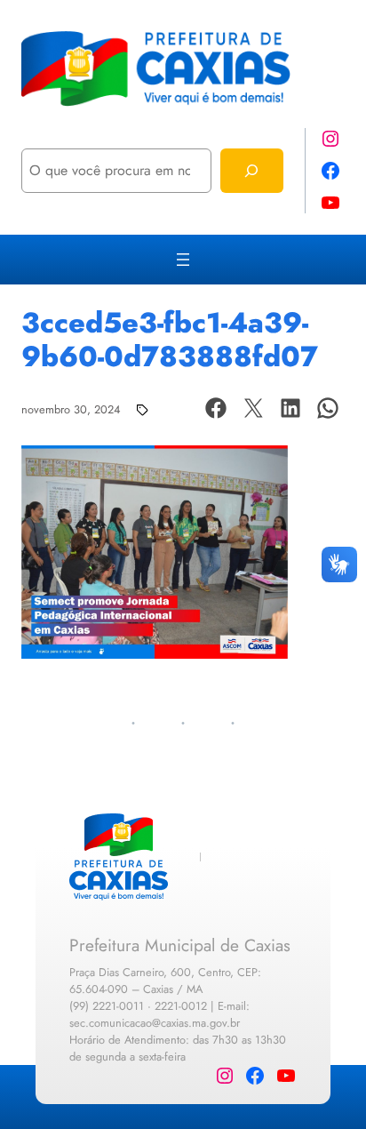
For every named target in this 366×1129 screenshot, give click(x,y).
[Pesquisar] (251, 170)
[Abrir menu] (183, 259)
